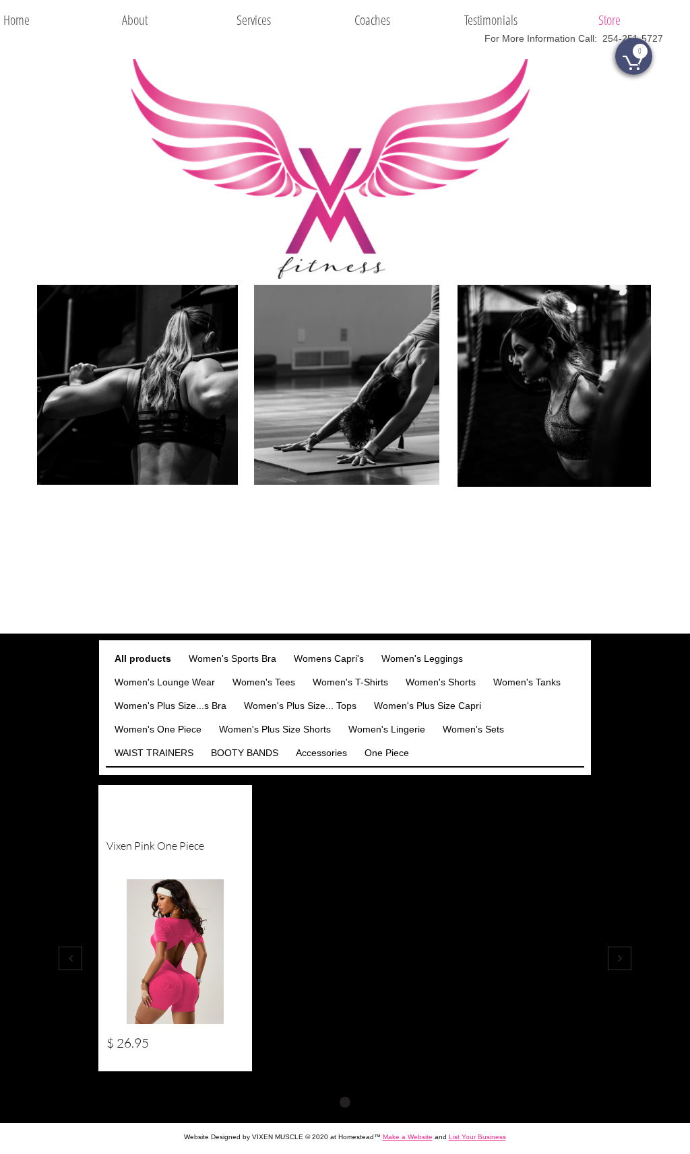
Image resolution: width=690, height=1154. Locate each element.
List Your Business (477, 1137)
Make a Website (408, 1137)
